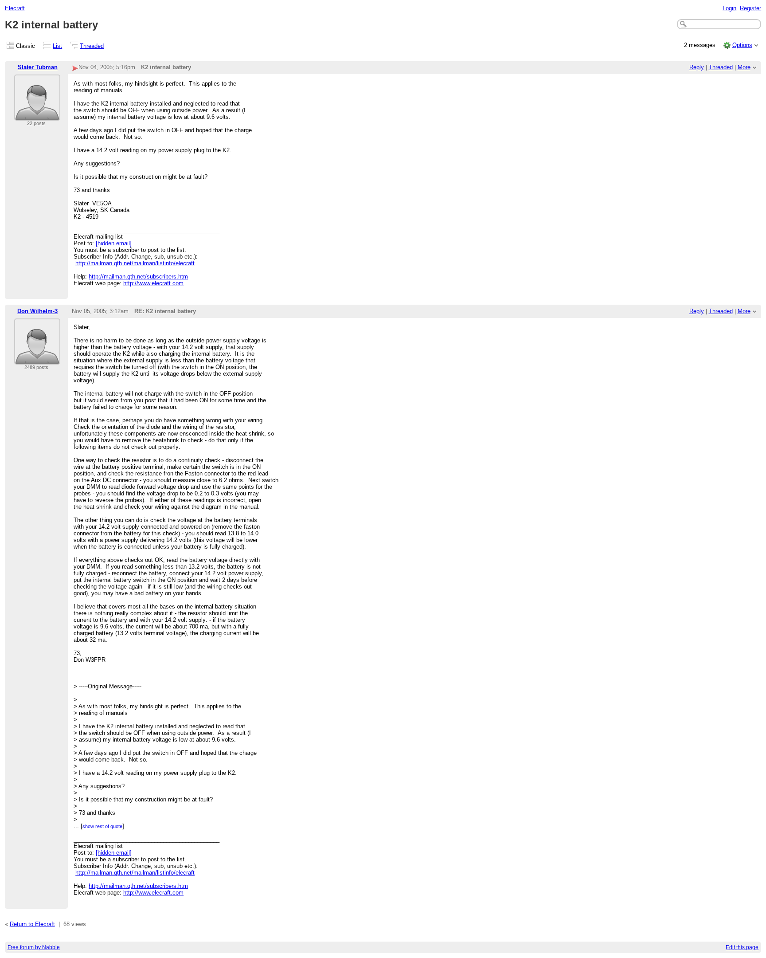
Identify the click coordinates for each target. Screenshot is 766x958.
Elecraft (15, 8)
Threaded (92, 46)
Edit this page (742, 947)
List (57, 46)
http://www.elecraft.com (153, 283)
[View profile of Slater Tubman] (37, 115)
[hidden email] (114, 243)
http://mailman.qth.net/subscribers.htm (138, 276)
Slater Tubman (38, 67)
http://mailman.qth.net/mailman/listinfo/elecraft (135, 263)
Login (729, 8)
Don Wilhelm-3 (37, 311)
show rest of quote (102, 826)
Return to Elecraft (32, 924)
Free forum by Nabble (34, 947)
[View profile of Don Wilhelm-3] (37, 359)
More (744, 67)
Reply (696, 67)
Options (742, 45)
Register (750, 8)
